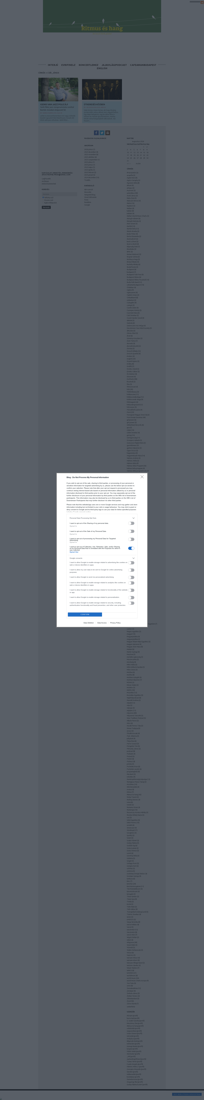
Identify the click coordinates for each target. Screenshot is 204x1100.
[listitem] (102, 518)
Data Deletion (89, 623)
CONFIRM (85, 614)
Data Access (102, 623)
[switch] (131, 523)
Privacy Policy (115, 623)
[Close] (143, 477)
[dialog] (102, 550)
